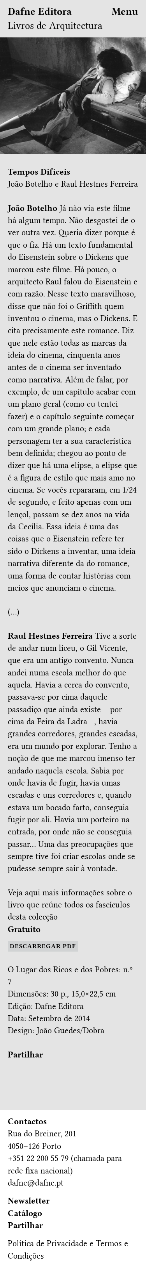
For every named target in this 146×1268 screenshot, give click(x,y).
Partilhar (25, 1055)
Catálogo (25, 1213)
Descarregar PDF (43, 946)
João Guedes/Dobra (70, 1030)
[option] (73, 95)
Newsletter (28, 1201)
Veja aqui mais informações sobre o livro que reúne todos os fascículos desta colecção (70, 905)
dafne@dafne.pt (35, 1183)
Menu (125, 11)
